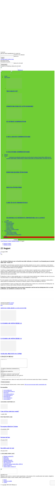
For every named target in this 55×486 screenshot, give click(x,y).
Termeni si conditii (7, 481)
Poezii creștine (9, 225)
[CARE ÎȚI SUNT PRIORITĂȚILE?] (14, 199)
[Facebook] (3, 256)
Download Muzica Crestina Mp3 (13, 234)
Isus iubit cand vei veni (7, 448)
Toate (7, 157)
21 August (11, 302)
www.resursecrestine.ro (8, 394)
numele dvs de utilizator (19, 54)
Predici (6, 155)
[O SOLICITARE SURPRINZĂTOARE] (14, 149)
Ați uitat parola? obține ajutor (7, 59)
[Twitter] (8, 256)
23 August (10, 304)
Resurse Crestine (8, 221)
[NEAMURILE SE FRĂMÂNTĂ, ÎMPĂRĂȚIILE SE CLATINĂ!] (14, 215)
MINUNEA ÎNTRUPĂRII (14, 187)
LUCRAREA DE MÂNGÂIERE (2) (11, 323)
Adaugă (6, 237)
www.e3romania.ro (7, 397)
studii (7, 220)
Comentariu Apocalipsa (14, 157)
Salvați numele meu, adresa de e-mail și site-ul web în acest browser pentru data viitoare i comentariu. (25, 379)
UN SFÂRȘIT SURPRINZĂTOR (16, 121)
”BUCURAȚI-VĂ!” (12, 91)
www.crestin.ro (6, 399)
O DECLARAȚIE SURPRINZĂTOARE (18, 136)
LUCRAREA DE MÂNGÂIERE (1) (11, 338)
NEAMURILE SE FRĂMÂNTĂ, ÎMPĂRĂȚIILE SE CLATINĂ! (25, 217)
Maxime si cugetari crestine (12, 229)
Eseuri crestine (9, 227)
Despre (5, 479)
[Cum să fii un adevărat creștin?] (4, 408)
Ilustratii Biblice (9, 224)
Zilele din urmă (48, 158)
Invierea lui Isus (5, 437)
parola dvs (16, 56)
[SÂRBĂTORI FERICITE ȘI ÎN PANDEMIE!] (14, 103)
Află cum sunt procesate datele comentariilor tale (35, 384)
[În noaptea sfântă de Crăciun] (4, 423)
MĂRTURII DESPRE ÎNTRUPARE (17, 172)
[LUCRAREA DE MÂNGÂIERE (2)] (8, 320)
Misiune (6, 154)
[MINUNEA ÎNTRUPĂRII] (14, 184)
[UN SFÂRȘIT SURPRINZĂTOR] (14, 118)
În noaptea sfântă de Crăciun (9, 426)
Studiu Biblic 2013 (40, 158)
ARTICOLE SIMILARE (7, 308)
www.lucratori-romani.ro (9, 391)
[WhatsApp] (18, 256)
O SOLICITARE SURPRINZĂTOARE (18, 152)
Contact (5, 482)
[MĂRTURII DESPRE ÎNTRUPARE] (14, 169)
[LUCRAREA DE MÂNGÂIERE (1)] (8, 335)
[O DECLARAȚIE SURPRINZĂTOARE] (14, 134)
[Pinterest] (13, 256)
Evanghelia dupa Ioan (24, 157)
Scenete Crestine (10, 228)
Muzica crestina (7, 230)
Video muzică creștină (11, 232)
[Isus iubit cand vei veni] (4, 445)
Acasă (5, 76)
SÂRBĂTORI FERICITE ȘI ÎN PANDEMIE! (19, 106)
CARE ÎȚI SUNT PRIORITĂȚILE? (17, 202)
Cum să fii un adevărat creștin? (10, 411)
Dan (2, 305)
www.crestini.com (7, 390)
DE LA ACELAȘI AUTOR (19, 308)
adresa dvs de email (18, 63)
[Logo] (6, 73)
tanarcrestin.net (6, 396)
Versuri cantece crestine (11, 233)
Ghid (5, 235)
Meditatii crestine (10, 223)
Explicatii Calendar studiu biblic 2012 (27, 158)
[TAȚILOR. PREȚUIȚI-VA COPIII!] (8, 350)
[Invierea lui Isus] (4, 434)
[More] (23, 256)
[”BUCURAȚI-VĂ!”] (14, 88)
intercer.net (5, 392)
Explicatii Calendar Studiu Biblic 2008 (38, 157)
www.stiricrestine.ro (8, 395)
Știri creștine (7, 77)
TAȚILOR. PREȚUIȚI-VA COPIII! (11, 353)
